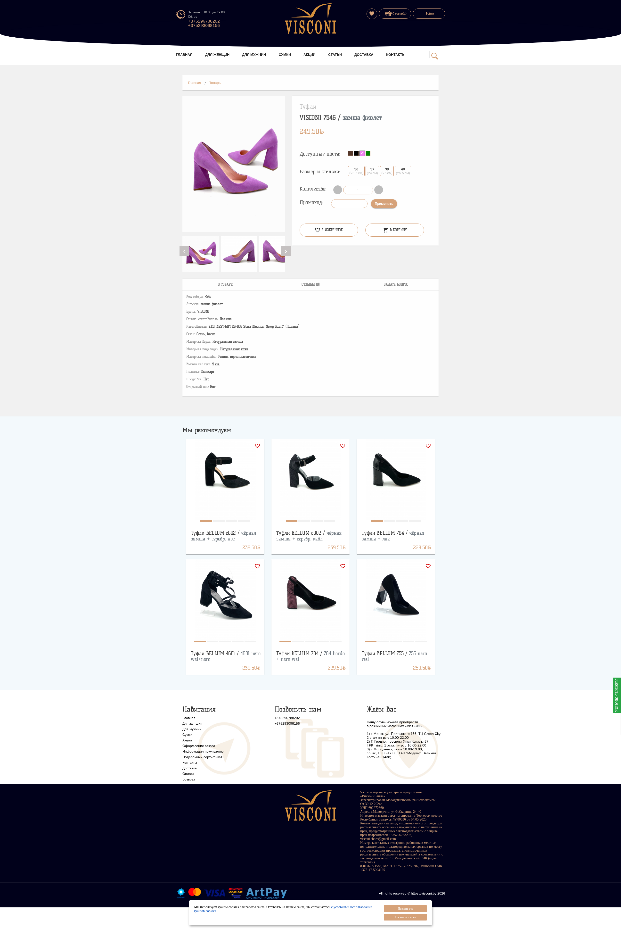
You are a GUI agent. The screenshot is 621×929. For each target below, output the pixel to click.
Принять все (405, 908)
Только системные (405, 917)
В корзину (395, 230)
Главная (194, 83)
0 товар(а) (399, 13)
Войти (429, 13)
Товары (215, 83)
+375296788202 (204, 21)
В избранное (329, 230)
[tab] (225, 284)
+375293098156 (204, 25)
